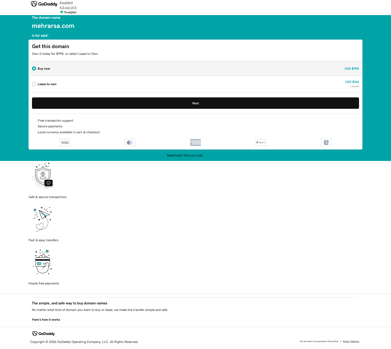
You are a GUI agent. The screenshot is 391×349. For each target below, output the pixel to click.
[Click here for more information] (103, 132)
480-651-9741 (214, 155)
